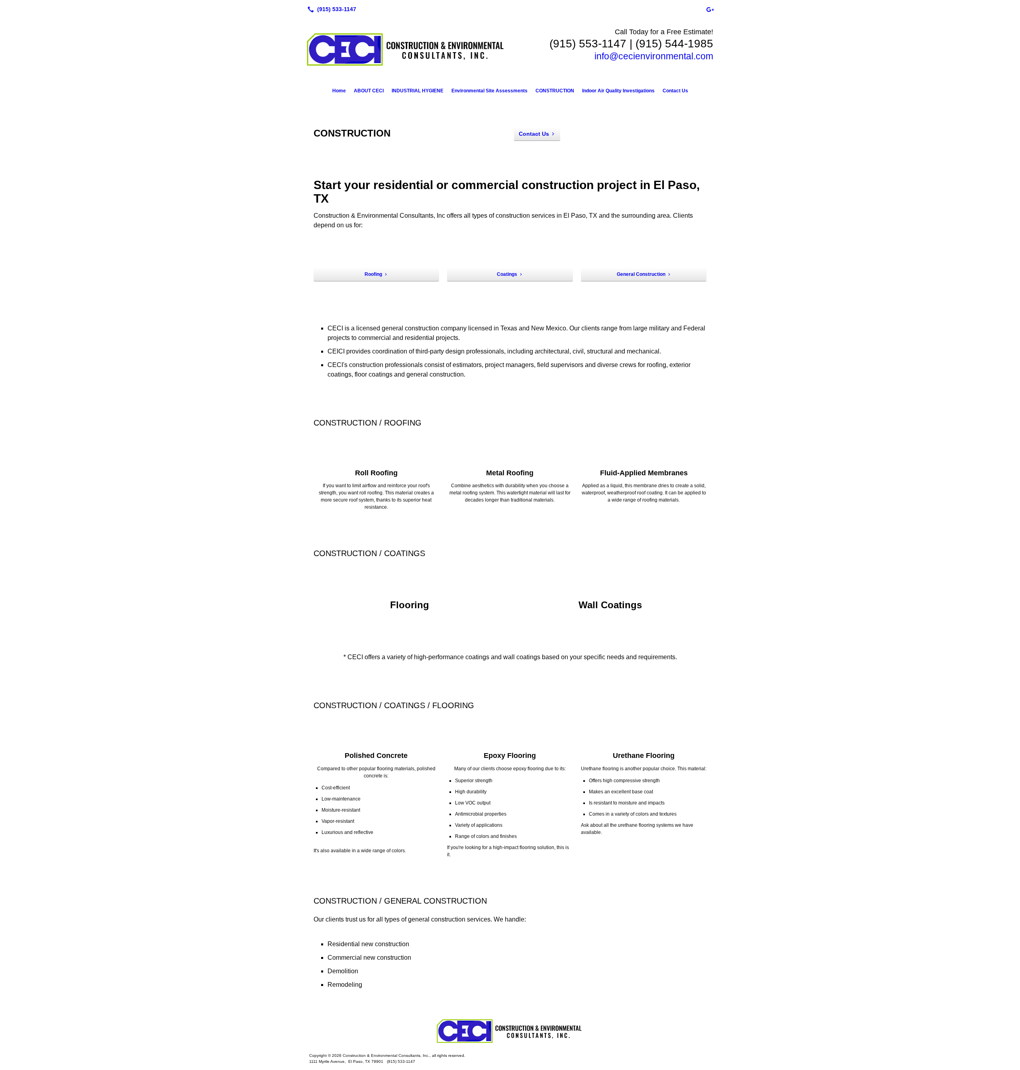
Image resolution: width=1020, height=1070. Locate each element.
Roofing (373, 274)
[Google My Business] (710, 9)
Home (339, 91)
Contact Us (675, 91)
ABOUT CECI (369, 91)
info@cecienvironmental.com (653, 56)
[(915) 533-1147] (330, 9)
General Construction (641, 274)
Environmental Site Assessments (489, 91)
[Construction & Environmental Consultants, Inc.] (510, 1031)
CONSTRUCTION (555, 91)
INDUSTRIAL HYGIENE (417, 91)
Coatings (507, 274)
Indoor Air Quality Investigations (618, 91)
